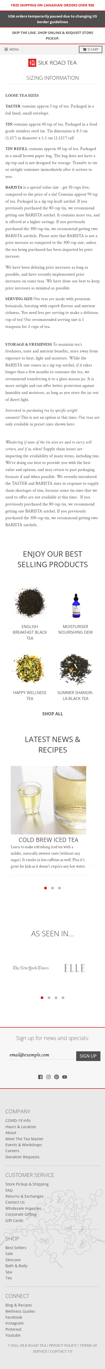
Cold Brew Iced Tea (48, 840)
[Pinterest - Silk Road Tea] (56, 1077)
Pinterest (13, 1329)
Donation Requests (22, 1156)
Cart (93, 49)
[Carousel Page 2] (52, 888)
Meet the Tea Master (24, 1138)
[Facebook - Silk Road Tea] (40, 1077)
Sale (9, 1253)
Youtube (12, 1335)
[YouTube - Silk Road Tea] (64, 1077)
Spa (8, 1271)
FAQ (9, 1190)
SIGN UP (88, 1056)
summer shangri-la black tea (75, 695)
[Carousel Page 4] (63, 997)
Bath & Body (16, 1265)
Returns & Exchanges (24, 1196)
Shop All (52, 714)
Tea (8, 1277)
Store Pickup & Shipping (27, 1184)
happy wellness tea (29, 695)
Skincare (13, 1259)
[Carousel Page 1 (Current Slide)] (45, 888)
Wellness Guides (20, 1311)
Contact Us (15, 1202)
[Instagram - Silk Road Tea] (48, 1077)
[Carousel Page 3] (59, 888)
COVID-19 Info (17, 1120)
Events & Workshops (23, 1144)
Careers (12, 1150)
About (10, 1132)
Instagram (14, 1323)
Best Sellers (15, 1247)
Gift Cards (14, 1220)
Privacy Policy (63, 1345)
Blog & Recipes (18, 1305)
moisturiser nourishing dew (75, 629)
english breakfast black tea (30, 632)
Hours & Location (20, 1126)
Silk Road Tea (33, 1345)
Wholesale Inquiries (23, 1208)
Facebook (13, 1317)
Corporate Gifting (21, 1214)
